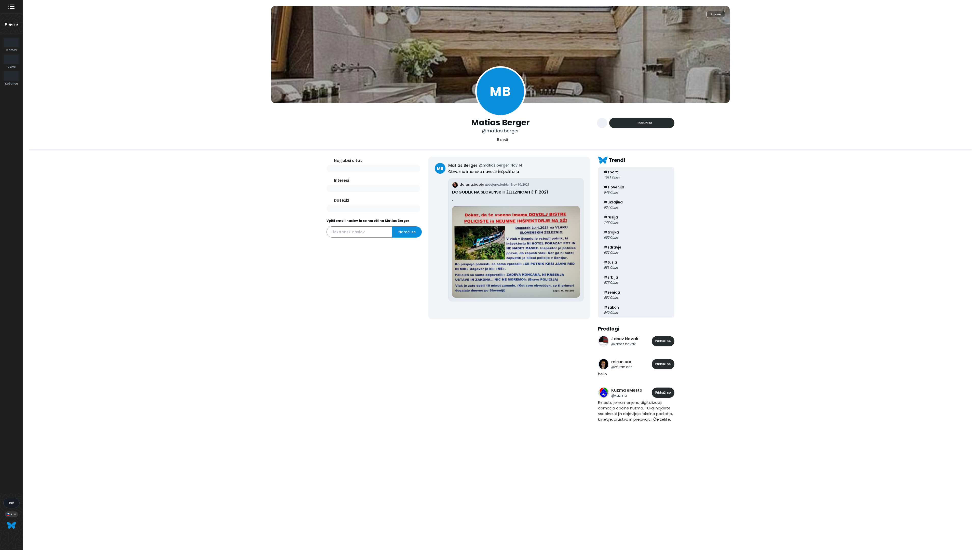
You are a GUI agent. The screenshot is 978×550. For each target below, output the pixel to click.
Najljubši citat (348, 160)
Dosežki (341, 200)
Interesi (341, 180)
